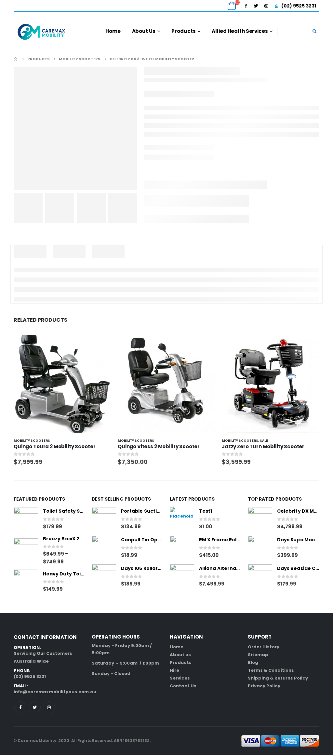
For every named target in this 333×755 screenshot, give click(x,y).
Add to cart (100, 346)
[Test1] (182, 519)
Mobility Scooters (32, 440)
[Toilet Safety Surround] (26, 519)
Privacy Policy (264, 686)
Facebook (20, 707)
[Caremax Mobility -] (41, 31)
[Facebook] (246, 6)
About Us (143, 31)
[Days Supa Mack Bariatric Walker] (260, 548)
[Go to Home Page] (16, 59)
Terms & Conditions (271, 670)
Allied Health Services (240, 31)
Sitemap (258, 655)
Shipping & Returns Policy (278, 678)
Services (180, 678)
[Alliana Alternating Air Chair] (182, 576)
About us (180, 655)
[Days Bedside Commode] (260, 576)
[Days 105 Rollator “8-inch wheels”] (104, 576)
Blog (253, 662)
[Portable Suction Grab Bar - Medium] (104, 519)
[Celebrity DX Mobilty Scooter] (260, 519)
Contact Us (183, 686)
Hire (174, 670)
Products (183, 31)
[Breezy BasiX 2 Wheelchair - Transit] (26, 550)
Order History (263, 647)
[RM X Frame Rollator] (182, 548)
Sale (264, 440)
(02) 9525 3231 (298, 6)
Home (113, 31)
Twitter (35, 707)
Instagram (49, 707)
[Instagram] (266, 6)
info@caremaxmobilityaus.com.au (55, 692)
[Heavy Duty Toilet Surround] (26, 582)
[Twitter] (256, 6)
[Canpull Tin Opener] (104, 548)
